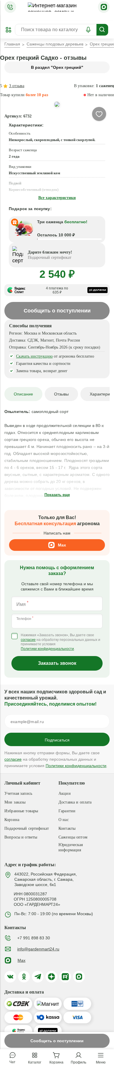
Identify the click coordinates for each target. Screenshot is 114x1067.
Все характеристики (57, 198)
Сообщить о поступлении (57, 1040)
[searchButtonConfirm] (102, 30)
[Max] (103, 7)
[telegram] (38, 976)
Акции (64, 793)
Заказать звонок (57, 663)
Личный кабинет (22, 783)
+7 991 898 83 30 (33, 938)
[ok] (24, 976)
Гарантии (66, 811)
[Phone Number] (10, 7)
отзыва (16, 86)
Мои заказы (14, 802)
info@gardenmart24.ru (38, 949)
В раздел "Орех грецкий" (57, 67)
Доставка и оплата (74, 802)
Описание (23, 394)
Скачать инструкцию (34, 356)
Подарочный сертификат (26, 828)
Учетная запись (18, 793)
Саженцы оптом (72, 837)
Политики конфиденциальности (47, 649)
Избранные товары (21, 811)
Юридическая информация (70, 847)
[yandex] (51, 976)
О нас (63, 820)
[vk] (10, 976)
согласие (28, 640)
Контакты (66, 828)
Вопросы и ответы (20, 837)
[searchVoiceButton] (88, 30)
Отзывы (61, 394)
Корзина (11, 820)
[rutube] (65, 976)
